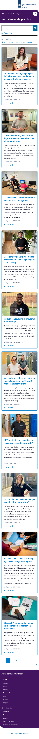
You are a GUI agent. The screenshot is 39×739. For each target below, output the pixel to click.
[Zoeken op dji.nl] (35, 14)
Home (5, 14)
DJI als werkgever (16, 14)
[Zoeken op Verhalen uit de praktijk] (35, 28)
